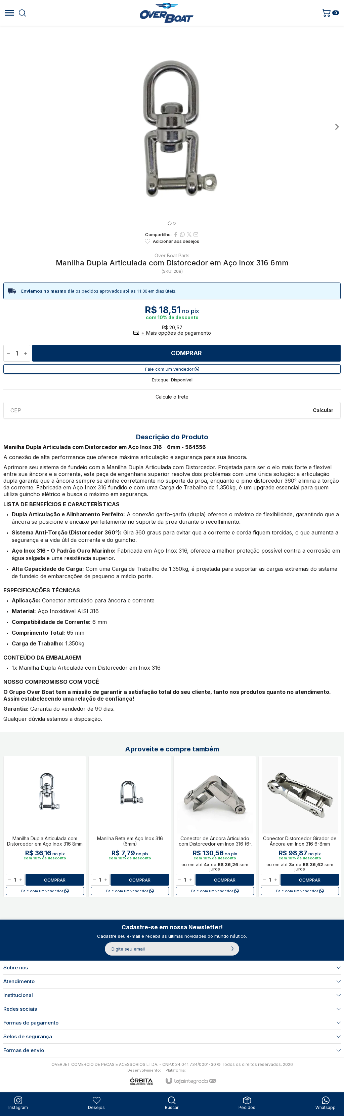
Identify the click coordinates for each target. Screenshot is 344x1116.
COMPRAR (186, 353)
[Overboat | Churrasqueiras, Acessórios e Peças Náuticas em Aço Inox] (167, 13)
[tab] (169, 223)
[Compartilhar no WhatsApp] (182, 234)
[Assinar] (232, 949)
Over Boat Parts (172, 255)
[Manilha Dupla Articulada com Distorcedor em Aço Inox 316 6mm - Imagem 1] (172, 127)
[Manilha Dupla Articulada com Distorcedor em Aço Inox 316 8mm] (45, 826)
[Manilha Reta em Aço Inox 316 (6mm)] (130, 826)
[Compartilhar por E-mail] (196, 234)
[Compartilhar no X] (189, 234)
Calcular (323, 410)
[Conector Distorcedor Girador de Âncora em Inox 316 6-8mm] (300, 826)
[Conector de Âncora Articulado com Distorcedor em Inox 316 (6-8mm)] (215, 826)
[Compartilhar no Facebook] (175, 234)
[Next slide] (336, 127)
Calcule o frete (172, 397)
